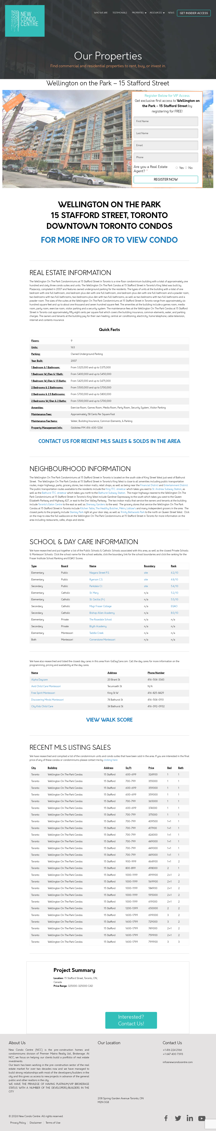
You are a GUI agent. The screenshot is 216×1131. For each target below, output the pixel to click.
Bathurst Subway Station (111, 492)
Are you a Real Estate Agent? (150, 169)
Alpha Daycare (39, 679)
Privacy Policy (18, 1122)
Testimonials (120, 12)
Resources (156, 12)
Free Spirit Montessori (43, 693)
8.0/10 (174, 613)
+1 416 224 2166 (172, 1050)
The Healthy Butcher (107, 508)
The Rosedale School (100, 619)
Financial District (149, 485)
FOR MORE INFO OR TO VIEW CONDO (109, 240)
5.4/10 (174, 586)
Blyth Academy (98, 626)
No (190, 168)
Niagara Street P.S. (99, 572)
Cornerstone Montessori (102, 639)
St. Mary (94, 592)
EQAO (174, 606)
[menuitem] (101, 13)
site (146, 572)
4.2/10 (174, 572)
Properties (138, 12)
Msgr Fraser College (100, 606)
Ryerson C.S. (96, 579)
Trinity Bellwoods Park (133, 512)
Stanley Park (76, 512)
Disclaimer (36, 1122)
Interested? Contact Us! (131, 1020)
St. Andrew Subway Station (167, 489)
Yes (181, 168)
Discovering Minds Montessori (47, 699)
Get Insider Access (194, 13)
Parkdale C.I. (95, 586)
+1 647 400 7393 (173, 1054)
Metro (122, 508)
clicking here (110, 760)
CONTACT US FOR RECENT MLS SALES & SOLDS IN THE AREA (109, 441)
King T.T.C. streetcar (116, 489)
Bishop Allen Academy (102, 613)
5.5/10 (174, 599)
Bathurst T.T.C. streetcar (54, 492)
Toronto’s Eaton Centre (50, 504)
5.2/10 (174, 592)
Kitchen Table (87, 508)
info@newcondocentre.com (178, 1062)
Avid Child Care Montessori (46, 686)
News (171, 12)
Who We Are (101, 12)
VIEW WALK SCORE (109, 720)
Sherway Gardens (95, 504)
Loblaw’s (131, 508)
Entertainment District (176, 485)
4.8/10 (174, 579)
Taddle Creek (96, 633)
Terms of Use (53, 1122)
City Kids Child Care (42, 706)
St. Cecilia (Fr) (97, 599)
